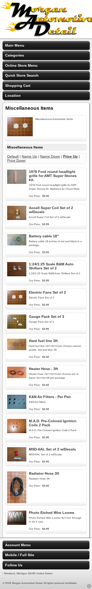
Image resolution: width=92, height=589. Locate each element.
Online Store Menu (21, 65)
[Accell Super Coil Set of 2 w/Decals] (16, 219)
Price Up (70, 156)
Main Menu (14, 45)
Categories (14, 55)
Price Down (16, 160)
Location (13, 95)
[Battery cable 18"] (16, 244)
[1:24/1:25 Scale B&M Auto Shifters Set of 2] (16, 275)
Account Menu (18, 545)
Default (13, 156)
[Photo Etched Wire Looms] (16, 524)
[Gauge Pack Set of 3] (16, 327)
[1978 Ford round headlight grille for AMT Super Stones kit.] (16, 183)
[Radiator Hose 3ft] (16, 502)
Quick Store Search (22, 75)
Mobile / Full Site (19, 555)
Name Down (50, 156)
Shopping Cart (17, 86)
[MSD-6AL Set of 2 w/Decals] (16, 460)
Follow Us (13, 565)
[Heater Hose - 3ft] (16, 377)
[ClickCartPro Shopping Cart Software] (89, 587)
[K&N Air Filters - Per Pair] (16, 408)
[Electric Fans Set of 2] (16, 303)
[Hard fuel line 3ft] (16, 349)
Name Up (29, 156)
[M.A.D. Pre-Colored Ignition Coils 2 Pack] (16, 432)
